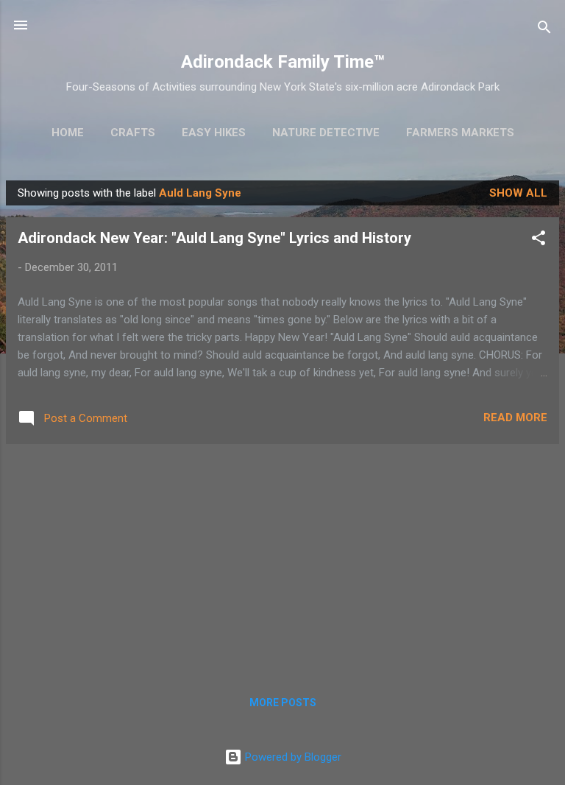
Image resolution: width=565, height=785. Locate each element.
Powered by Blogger (291, 757)
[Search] (544, 29)
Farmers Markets (460, 132)
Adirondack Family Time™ (283, 62)
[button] (538, 240)
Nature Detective (326, 132)
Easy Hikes (214, 132)
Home (67, 132)
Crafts (132, 132)
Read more (515, 417)
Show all (518, 193)
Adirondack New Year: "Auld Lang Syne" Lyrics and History (214, 238)
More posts (282, 702)
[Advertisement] (282, 559)
